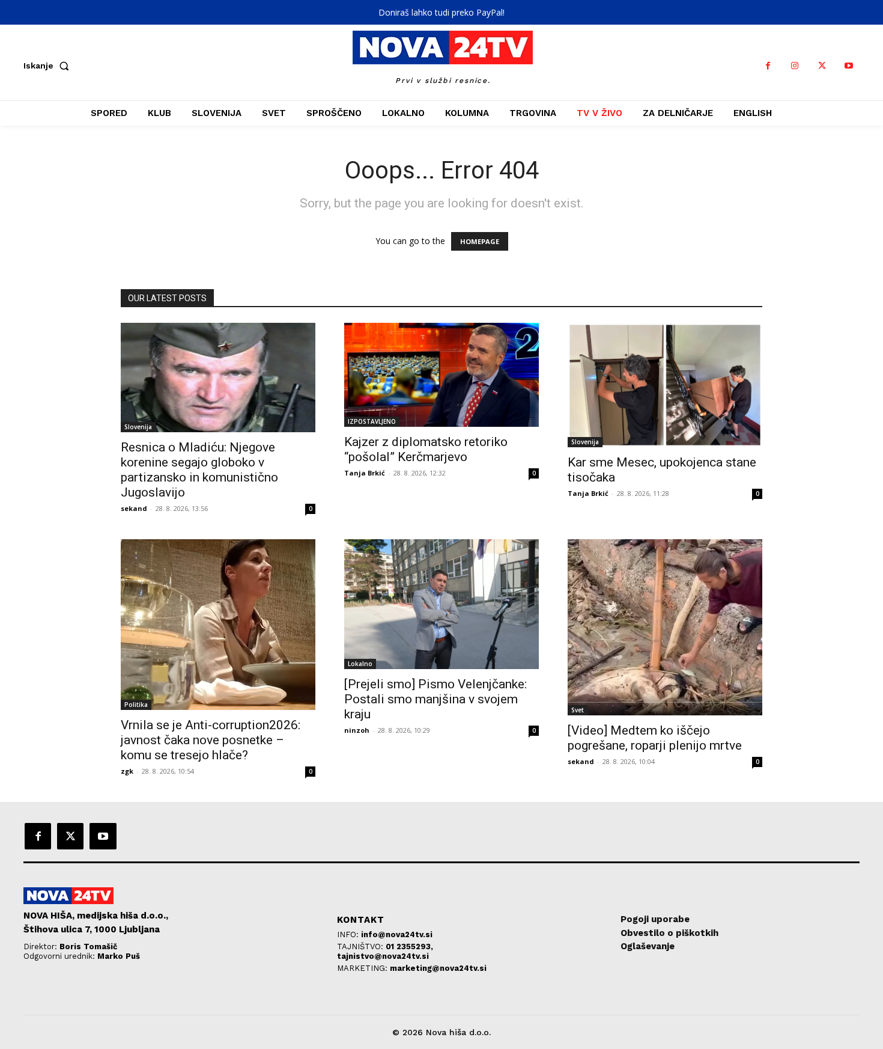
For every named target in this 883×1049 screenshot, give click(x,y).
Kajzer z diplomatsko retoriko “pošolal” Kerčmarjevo (426, 449)
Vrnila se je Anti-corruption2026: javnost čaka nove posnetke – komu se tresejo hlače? (210, 740)
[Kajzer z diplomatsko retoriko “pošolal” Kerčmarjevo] (441, 375)
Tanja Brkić (364, 472)
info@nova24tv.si (396, 934)
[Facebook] (767, 65)
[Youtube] (849, 65)
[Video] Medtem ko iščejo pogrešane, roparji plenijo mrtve (655, 738)
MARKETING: (363, 968)
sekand (134, 508)
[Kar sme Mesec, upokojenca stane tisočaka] (665, 385)
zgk (127, 770)
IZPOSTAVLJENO (372, 421)
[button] (48, 65)
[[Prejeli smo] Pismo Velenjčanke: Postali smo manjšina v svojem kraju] (441, 604)
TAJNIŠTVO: (361, 946)
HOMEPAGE (479, 241)
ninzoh (356, 730)
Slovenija (138, 427)
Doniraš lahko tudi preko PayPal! (441, 12)
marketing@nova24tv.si (438, 968)
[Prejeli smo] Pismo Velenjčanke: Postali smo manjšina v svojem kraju (435, 699)
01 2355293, (409, 946)
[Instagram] (795, 65)
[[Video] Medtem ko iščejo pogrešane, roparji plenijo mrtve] (665, 627)
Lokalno (360, 663)
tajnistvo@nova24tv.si (383, 956)
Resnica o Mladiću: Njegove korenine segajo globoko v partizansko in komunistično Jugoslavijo (199, 470)
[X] (822, 65)
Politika (136, 704)
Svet (577, 710)
